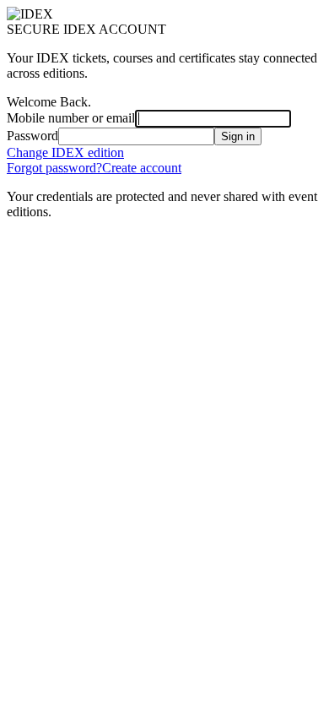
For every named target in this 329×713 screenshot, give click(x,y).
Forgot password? (54, 168)
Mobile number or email (71, 118)
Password (32, 135)
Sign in (238, 136)
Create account (141, 168)
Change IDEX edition (65, 152)
